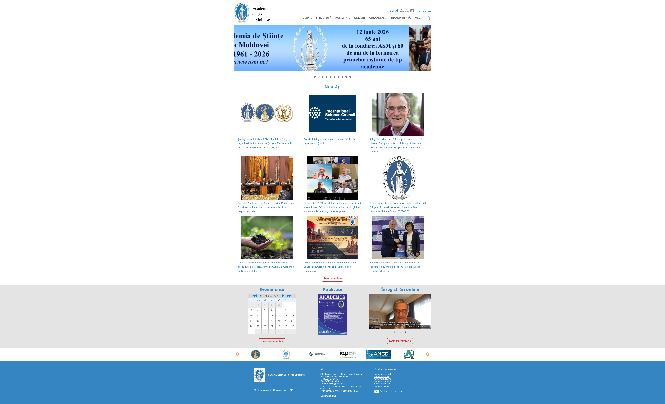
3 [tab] (405, 332)
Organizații (378, 17)
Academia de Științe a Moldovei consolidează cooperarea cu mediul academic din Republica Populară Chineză (394, 266)
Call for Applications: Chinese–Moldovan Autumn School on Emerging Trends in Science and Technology (330, 266)
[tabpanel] (400, 311)
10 (350, 77)
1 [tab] (395, 332)
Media (419, 17)
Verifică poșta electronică (392, 391)
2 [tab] (400, 332)
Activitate (342, 17)
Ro (419, 11)
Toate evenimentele (271, 341)
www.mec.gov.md (382, 374)
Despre (307, 17)
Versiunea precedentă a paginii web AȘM (273, 390)
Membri (359, 17)
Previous (229, 49)
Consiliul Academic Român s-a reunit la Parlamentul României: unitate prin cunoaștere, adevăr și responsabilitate (266, 207)
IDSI (334, 396)
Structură (323, 17)
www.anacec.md (382, 384)
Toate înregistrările (400, 340)
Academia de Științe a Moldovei (261, 14)
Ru (429, 11)
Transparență (401, 17)
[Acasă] (242, 12)
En (424, 11)
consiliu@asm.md (335, 384)
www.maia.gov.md (382, 379)
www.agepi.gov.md (383, 386)
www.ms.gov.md (381, 376)
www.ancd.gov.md (382, 381)
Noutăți (333, 86)
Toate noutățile (333, 278)
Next (435, 49)
